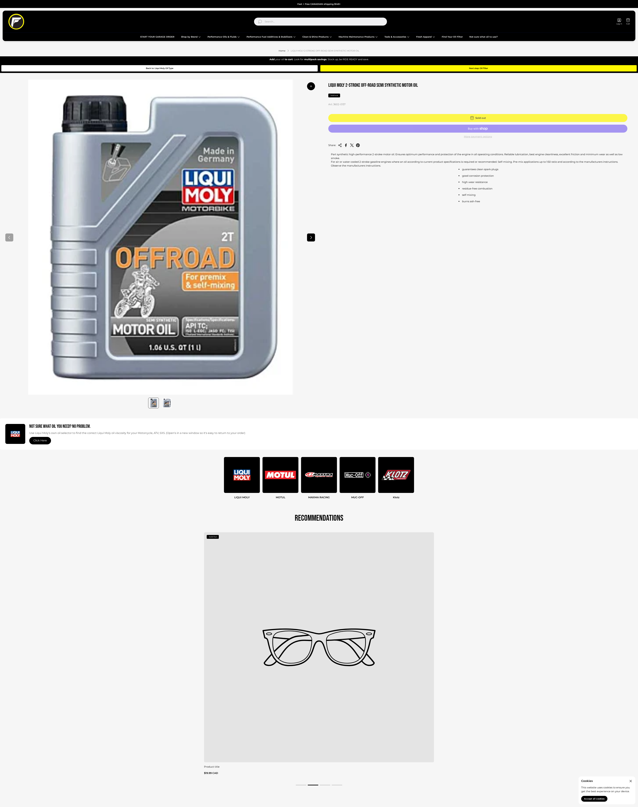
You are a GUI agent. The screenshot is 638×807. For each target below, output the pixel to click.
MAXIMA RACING (319, 497)
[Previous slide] (9, 237)
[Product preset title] (319, 647)
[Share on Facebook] (346, 145)
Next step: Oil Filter (478, 68)
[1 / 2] (153, 403)
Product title (211, 766)
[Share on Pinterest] (358, 145)
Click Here (40, 440)
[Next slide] (311, 237)
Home (282, 50)
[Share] (340, 145)
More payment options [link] (478, 136)
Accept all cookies (594, 798)
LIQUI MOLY (242, 497)
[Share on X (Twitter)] (352, 145)
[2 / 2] (166, 403)
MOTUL (280, 497)
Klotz (396, 497)
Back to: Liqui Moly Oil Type (159, 68)
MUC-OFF (357, 497)
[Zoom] (311, 86)
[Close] (631, 781)
